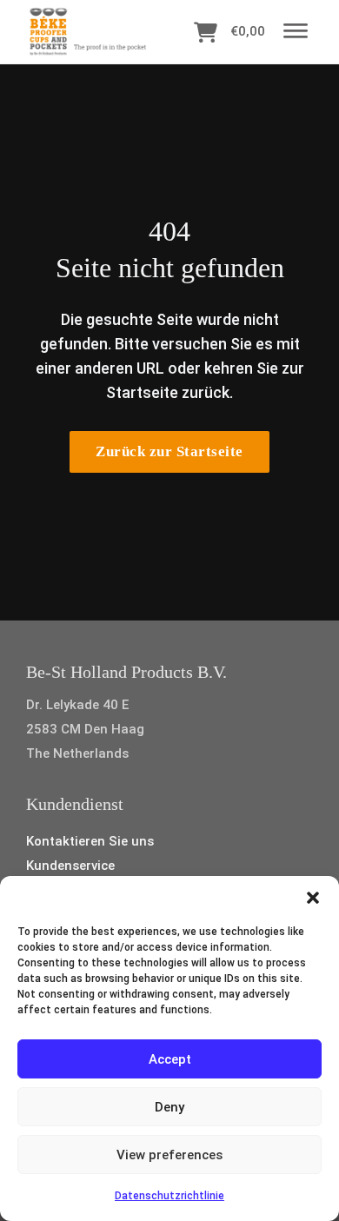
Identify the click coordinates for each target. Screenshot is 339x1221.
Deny (169, 1107)
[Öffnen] (295, 31)
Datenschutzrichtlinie (169, 1196)
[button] (313, 897)
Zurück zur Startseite (169, 451)
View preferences (169, 1155)
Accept (170, 1059)
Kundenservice (70, 865)
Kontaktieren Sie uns (90, 841)
